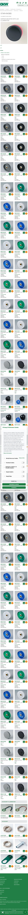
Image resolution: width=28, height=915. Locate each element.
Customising (16, 881)
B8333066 (17, 291)
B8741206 (17, 424)
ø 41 (1, 47)
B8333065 (3, 291)
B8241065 (17, 251)
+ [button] (4, 458)
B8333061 (17, 270)
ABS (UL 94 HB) (3, 868)
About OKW (2, 890)
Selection (21, 10)
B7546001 (3, 815)
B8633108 (3, 388)
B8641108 (3, 794)
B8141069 (17, 174)
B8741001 (17, 866)
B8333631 (3, 311)
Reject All (14, 481)
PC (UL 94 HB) (3, 196)
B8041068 (3, 114)
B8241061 (3, 251)
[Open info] (25, 912)
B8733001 (3, 866)
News (1, 893)
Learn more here (3, 904)
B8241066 (3, 270)
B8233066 (3, 213)
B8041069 (17, 114)
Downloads (16, 882)
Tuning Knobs (2, 881)
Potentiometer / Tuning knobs (15, 9)
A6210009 (17, 835)
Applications (2, 882)
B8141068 (3, 174)
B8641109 (17, 794)
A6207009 (3, 835)
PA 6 (1, 78)
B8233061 (3, 194)
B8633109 (17, 388)
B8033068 (3, 76)
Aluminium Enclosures (18, 879)
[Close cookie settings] (2, 912)
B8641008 (3, 777)
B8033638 (3, 95)
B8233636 (17, 232)
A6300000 (17, 850)
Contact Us (2, 892)
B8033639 (17, 95)
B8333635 (17, 311)
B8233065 (17, 194)
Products (7, 9)
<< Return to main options (4, 52)
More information (8, 453)
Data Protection (17, 884)
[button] (2, 912)
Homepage (2, 9)
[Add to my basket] (12, 77)
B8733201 (3, 406)
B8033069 (17, 76)
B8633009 (17, 371)
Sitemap (1, 884)
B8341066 (17, 351)
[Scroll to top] (21, 912)
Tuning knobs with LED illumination (6, 10)
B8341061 (17, 331)
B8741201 (3, 424)
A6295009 (3, 850)
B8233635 (3, 232)
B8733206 (17, 406)
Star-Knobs (16, 10)
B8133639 (17, 154)
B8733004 (17, 815)
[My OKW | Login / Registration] (17, 3)
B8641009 (17, 777)
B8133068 (3, 133)
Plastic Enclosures (3, 879)
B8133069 (17, 133)
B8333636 (3, 331)
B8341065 (3, 351)
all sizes (1, 50)
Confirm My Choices (14, 484)
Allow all (14, 487)
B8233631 (17, 213)
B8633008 (3, 371)
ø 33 (1, 45)
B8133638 (3, 154)
